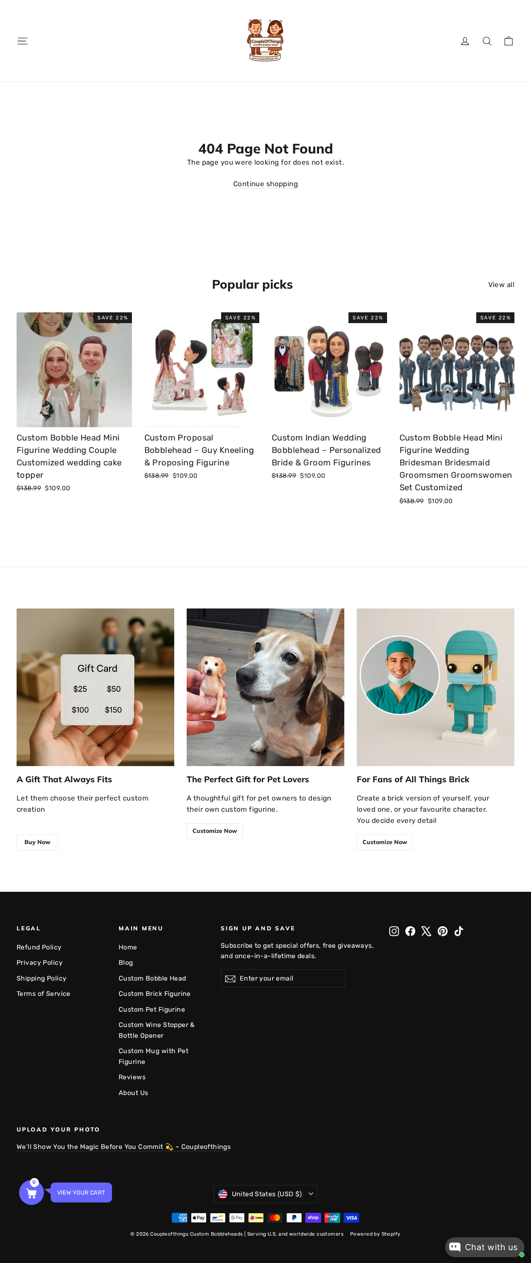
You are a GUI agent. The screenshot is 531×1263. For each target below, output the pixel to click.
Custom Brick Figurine (155, 994)
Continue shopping (265, 184)
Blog (126, 962)
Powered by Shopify (375, 1234)
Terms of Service (44, 994)
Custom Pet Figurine (152, 1009)
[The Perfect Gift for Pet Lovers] (265, 687)
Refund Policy (39, 947)
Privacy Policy (40, 962)
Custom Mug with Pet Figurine (153, 1056)
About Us (133, 1093)
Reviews (132, 1077)
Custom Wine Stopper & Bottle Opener (157, 1030)
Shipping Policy (41, 978)
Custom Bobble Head (152, 978)
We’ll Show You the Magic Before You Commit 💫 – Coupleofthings (124, 1147)
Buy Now (37, 842)
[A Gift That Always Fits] (95, 687)
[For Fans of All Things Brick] (435, 687)
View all (501, 284)
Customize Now (214, 831)
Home (128, 947)
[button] (31, 1192)
